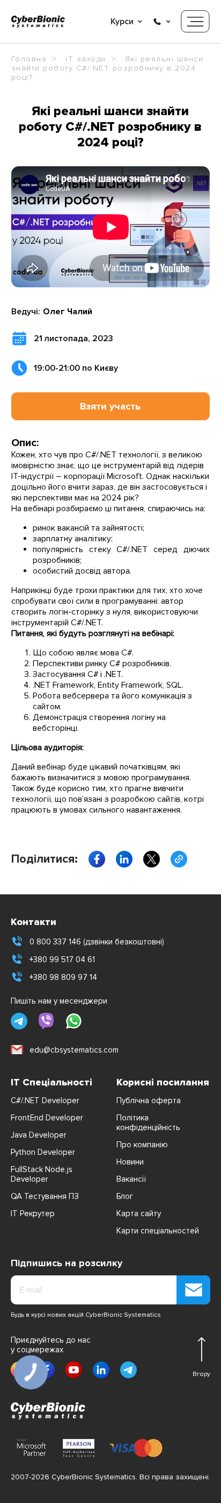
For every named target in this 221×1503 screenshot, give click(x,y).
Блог (124, 1196)
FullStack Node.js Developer (41, 1174)
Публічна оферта (148, 1100)
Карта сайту (138, 1213)
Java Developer (39, 1135)
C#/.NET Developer (45, 1100)
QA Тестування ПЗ (45, 1196)
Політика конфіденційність (148, 1122)
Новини (130, 1162)
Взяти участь (110, 406)
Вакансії (131, 1179)
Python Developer (43, 1152)
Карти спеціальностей (157, 1231)
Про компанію (142, 1144)
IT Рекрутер (33, 1213)
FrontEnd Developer (47, 1118)
